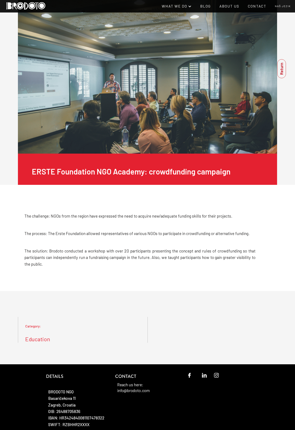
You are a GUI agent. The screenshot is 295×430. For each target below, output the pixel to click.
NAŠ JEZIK (283, 6)
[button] (176, 6)
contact (257, 6)
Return (281, 69)
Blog (205, 6)
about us (229, 6)
